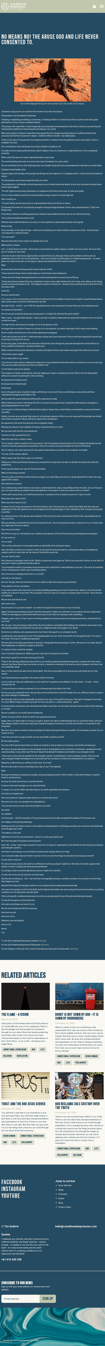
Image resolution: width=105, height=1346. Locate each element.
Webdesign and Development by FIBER (21, 1340)
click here (42, 941)
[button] (94, 6)
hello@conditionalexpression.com (76, 1226)
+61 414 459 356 (11, 1259)
